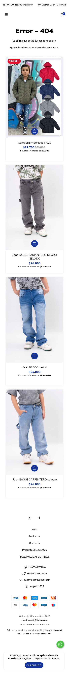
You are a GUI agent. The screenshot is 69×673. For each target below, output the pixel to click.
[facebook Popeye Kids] (39, 518)
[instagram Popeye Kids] (29, 518)
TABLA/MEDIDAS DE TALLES (34, 556)
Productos (34, 536)
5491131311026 (37, 567)
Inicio (34, 529)
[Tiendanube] (34, 621)
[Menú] (7, 14)
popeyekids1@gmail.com (37, 580)
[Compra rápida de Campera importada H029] (34, 131)
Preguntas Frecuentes (34, 550)
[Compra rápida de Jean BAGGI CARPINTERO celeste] (34, 468)
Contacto (34, 543)
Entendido (34, 665)
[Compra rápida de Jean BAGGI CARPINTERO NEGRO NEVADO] (34, 243)
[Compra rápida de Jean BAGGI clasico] (34, 356)
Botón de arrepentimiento (37, 634)
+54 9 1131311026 (37, 573)
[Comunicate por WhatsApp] (60, 644)
